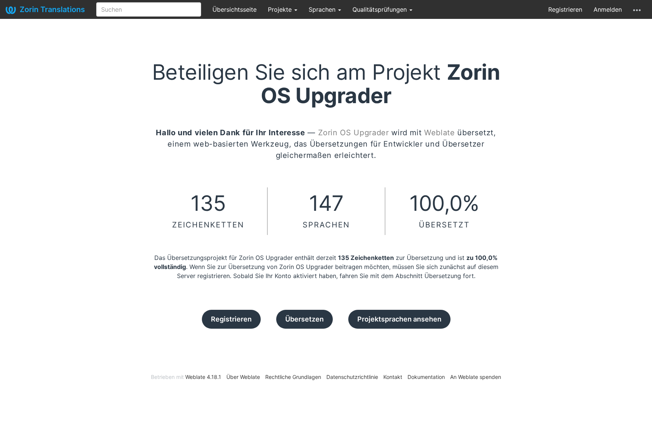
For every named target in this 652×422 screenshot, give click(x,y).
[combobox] (148, 9)
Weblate (439, 132)
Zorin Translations (52, 9)
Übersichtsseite (234, 9)
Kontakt (392, 377)
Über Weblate (243, 377)
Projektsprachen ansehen (399, 319)
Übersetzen (304, 319)
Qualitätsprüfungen (380, 9)
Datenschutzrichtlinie (352, 377)
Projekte (281, 9)
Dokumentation (426, 377)
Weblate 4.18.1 (203, 377)
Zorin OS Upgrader (353, 132)
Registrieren (565, 9)
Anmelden (608, 9)
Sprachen (323, 9)
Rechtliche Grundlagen (293, 377)
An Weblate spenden (475, 377)
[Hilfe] (636, 9)
